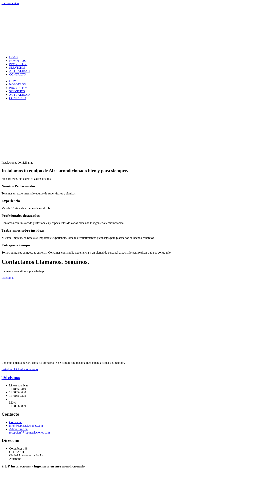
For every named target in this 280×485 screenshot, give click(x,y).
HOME (13, 57)
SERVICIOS (17, 67)
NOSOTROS (17, 60)
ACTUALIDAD (19, 71)
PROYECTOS (18, 64)
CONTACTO (17, 74)
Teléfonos (11, 377)
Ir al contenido (10, 3)
